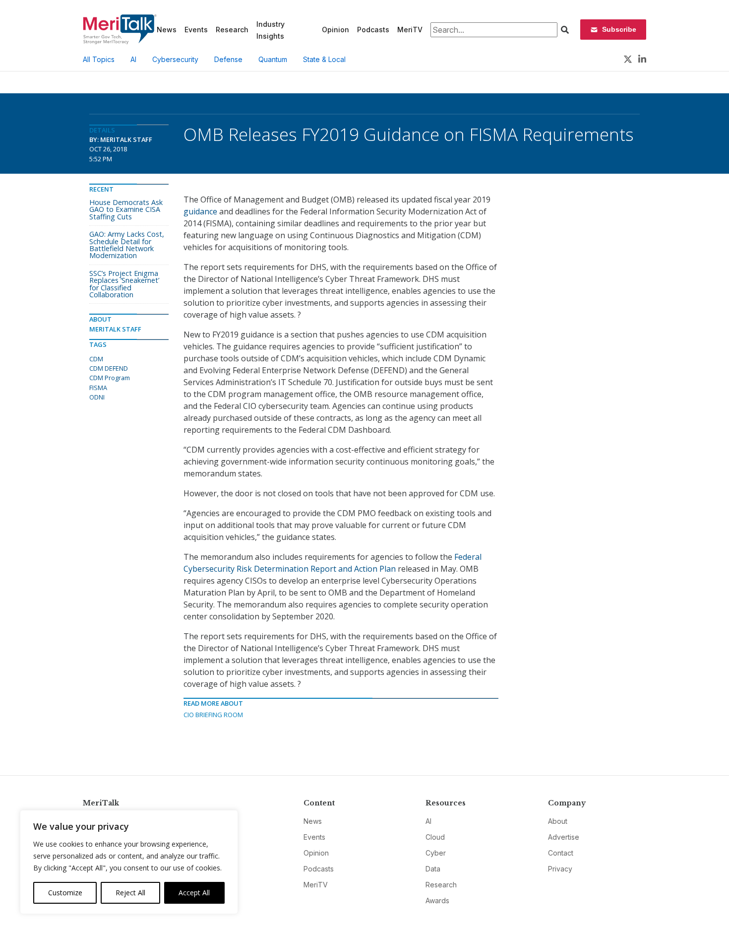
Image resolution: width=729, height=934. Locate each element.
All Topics (99, 59)
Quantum (272, 59)
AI (133, 59)
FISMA (98, 387)
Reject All (130, 892)
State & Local (324, 59)
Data (432, 869)
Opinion (335, 29)
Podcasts (373, 29)
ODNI (97, 397)
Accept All (194, 892)
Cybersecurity (175, 59)
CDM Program (109, 377)
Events (196, 29)
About (557, 821)
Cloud (435, 837)
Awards (437, 900)
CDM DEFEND (108, 368)
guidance (200, 211)
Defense (228, 59)
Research (232, 29)
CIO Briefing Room (213, 714)
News (167, 29)
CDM (96, 358)
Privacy (560, 869)
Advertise (563, 837)
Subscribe (619, 29)
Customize (65, 892)
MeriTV (410, 29)
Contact (560, 853)
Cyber (435, 853)
